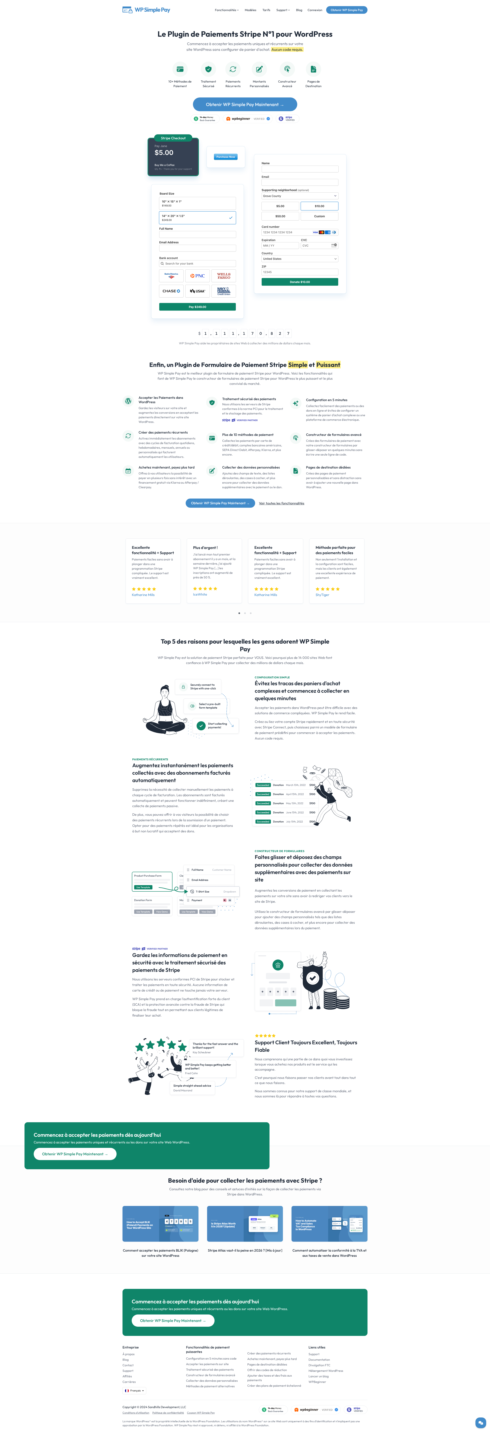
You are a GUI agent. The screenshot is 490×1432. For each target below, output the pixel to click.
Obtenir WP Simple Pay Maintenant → (245, 104)
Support (127, 1371)
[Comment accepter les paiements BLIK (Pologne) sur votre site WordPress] (160, 1224)
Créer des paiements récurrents (163, 432)
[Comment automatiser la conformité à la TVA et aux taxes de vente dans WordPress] (330, 1224)
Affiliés (127, 1376)
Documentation (319, 1359)
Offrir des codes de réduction (267, 1370)
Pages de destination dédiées (328, 467)
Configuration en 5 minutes (326, 400)
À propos (128, 1354)
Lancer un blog (319, 1376)
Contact (128, 1365)
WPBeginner (317, 1382)
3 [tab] (251, 613)
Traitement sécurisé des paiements (249, 399)
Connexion (315, 10)
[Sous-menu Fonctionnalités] (238, 10)
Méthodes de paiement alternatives (210, 1386)
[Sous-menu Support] (289, 10)
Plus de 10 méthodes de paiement (248, 434)
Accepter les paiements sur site (207, 1364)
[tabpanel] (153, 571)
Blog (125, 1359)
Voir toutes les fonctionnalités (281, 503)
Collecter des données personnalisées (251, 467)
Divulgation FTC (319, 1365)
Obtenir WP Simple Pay (347, 10)
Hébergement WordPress (326, 1371)
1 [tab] (239, 613)
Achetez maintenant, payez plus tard (166, 467)
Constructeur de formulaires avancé (334, 434)
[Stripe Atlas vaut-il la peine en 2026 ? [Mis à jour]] (245, 1224)
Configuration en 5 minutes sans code (211, 1358)
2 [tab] (245, 613)
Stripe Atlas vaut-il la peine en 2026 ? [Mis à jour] (245, 1250)
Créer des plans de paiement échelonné (274, 1385)
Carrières (129, 1382)
